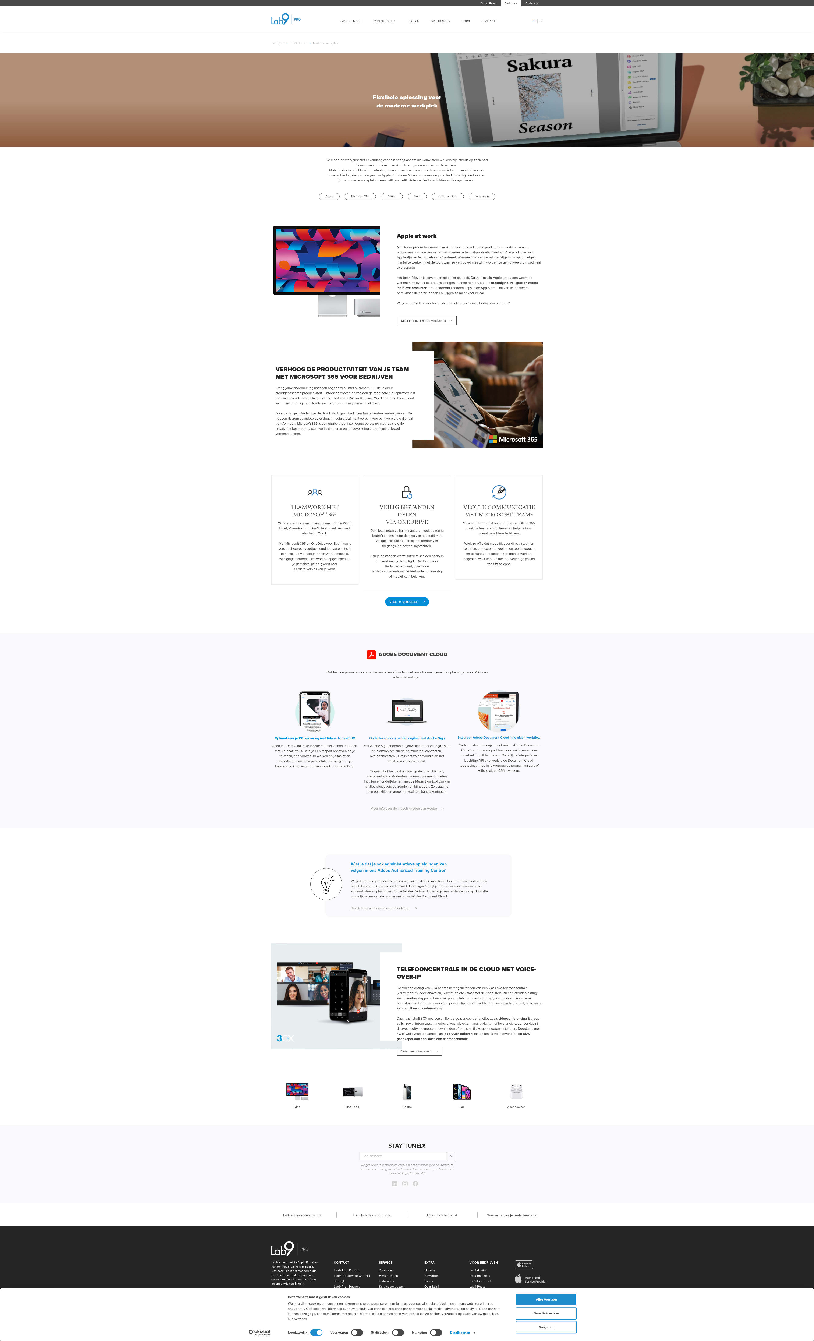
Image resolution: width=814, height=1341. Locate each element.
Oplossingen (351, 21)
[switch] (357, 1332)
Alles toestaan (546, 1299)
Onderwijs (532, 3)
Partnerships (384, 21)
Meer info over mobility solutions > (426, 320)
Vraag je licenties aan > (407, 601)
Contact (488, 21)
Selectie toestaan (546, 1313)
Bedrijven (511, 3)
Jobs (466, 21)
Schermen (482, 196)
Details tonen (460, 1332)
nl (534, 21)
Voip (417, 196)
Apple (329, 196)
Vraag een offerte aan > (419, 1051)
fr (541, 21)
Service (413, 21)
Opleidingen (441, 21)
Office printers (447, 196)
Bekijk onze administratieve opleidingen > (384, 908)
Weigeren (546, 1327)
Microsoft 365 (360, 196)
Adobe (391, 196)
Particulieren (488, 3)
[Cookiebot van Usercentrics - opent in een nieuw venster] (259, 1333)
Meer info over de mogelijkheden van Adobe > (407, 808)
